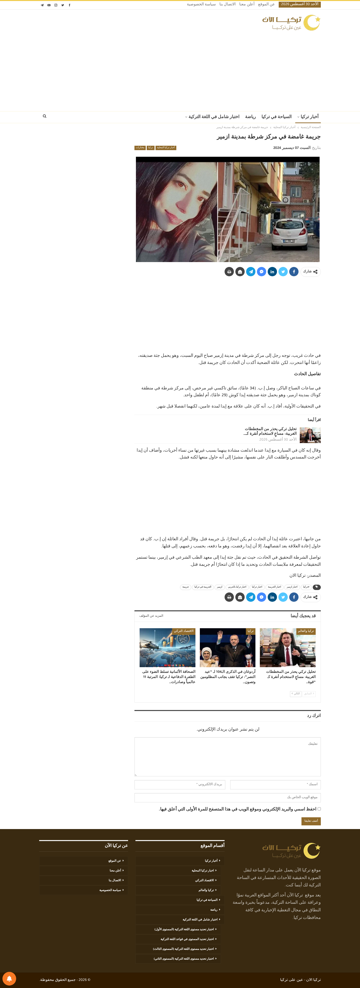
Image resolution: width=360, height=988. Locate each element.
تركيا (150, 148)
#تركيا (306, 587)
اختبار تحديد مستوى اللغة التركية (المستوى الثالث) (183, 949)
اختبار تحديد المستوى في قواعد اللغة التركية (187, 939)
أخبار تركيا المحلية (166, 148)
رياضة (250, 117)
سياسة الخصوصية (201, 5)
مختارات (140, 148)
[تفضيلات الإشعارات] (9, 979)
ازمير (219, 587)
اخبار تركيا (257, 587)
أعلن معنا (246, 5)
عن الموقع (266, 5)
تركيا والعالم (306, 631)
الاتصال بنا (227, 5)
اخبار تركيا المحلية (203, 870)
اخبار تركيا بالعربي (237, 587)
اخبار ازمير (292, 587)
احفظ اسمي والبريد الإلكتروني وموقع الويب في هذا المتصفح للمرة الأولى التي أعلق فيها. (237, 809)
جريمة (185, 587)
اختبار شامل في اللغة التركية (214, 117)
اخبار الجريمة (274, 587)
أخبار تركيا (310, 117)
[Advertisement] (180, 69)
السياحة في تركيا (277, 117)
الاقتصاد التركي (184, 631)
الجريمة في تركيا (202, 587)
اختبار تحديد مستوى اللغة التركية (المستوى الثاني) (184, 959)
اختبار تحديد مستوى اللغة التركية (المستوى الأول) (184, 929)
